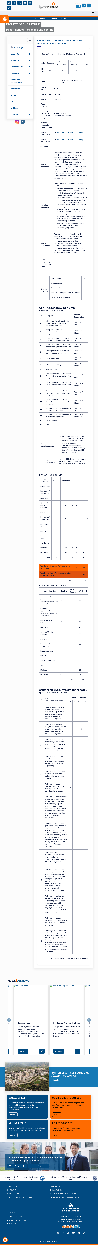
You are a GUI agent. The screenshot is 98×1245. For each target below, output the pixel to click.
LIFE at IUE (13, 1190)
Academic (20, 60)
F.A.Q (12, 102)
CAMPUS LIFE (14, 1194)
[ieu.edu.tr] (49, 5)
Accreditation (20, 66)
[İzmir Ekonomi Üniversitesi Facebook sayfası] (14, 3)
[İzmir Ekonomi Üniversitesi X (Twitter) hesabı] (19, 3)
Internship (15, 89)
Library (12, 1213)
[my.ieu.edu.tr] (78, 5)
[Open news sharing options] (42, 1051)
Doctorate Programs (37, 1166)
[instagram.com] (17, 122)
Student (54, 18)
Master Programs (15, 1166)
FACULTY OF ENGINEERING (23, 24)
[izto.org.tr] (42, 1178)
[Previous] (9, 1020)
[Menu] (93, 13)
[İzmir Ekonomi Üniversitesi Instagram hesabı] (9, 3)
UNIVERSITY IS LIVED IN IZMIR (20, 1197)
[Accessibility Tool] (5, 1239)
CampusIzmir (57, 1190)
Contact (20, 114)
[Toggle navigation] (29, 40)
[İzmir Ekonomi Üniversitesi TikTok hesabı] (9, 8)
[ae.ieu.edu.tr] (31, 1002)
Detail (22, 1051)
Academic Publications (16, 81)
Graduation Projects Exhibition (66, 1023)
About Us (20, 53)
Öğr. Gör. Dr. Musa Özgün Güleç (70, 132)
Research (20, 73)
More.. (13, 1114)
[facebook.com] (22, 122)
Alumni (63, 18)
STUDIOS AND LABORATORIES (64, 1194)
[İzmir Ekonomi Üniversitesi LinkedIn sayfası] (30, 3)
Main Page (18, 47)
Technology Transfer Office (65, 1197)
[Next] (88, 1020)
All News (14, 108)
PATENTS (56, 1186)
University (13, 1186)
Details (56, 1080)
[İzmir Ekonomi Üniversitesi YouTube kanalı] (24, 3)
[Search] (89, 5)
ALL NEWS (23, 980)
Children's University (18, 1220)
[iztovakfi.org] (95, 1178)
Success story (24, 1023)
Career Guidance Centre (20, 1216)
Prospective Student (40, 18)
